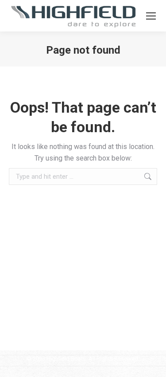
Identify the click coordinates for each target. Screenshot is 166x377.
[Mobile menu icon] (151, 16)
